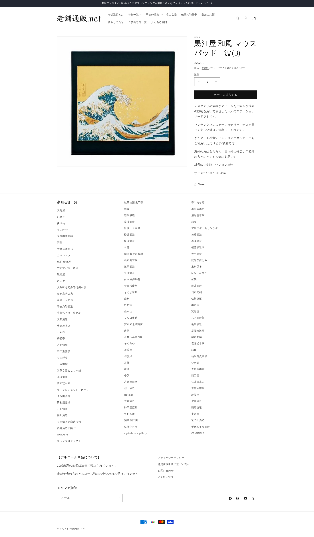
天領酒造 (62, 319)
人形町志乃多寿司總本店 (71, 287)
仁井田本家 (198, 381)
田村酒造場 (63, 402)
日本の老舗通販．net (75, 528)
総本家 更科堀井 (133, 253)
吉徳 (126, 330)
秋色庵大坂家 (65, 293)
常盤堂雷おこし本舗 (69, 370)
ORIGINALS (197, 433)
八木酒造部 (198, 318)
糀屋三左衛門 (199, 273)
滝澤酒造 (129, 221)
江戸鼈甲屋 (63, 383)
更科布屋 (129, 413)
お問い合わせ (166, 470)
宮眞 (126, 362)
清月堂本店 (198, 215)
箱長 (194, 349)
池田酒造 (129, 388)
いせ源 (195, 362)
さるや (61, 281)
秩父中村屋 (130, 426)
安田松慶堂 (130, 286)
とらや (61, 332)
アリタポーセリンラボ (204, 228)
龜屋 (194, 221)
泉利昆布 (196, 266)
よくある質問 (166, 477)
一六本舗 (62, 364)
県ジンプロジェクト (69, 441)
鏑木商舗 (196, 337)
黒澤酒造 (196, 241)
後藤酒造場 (198, 247)
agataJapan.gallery (135, 433)
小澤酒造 (62, 377)
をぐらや (129, 343)
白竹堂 (128, 305)
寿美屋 (195, 394)
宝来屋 (195, 413)
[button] (135, 14)
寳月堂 (195, 311)
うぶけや (62, 229)
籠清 (126, 369)
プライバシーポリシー (171, 457)
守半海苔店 (198, 202)
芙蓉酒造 (196, 234)
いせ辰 (61, 217)
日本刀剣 (196, 292)
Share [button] (201, 184)
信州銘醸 (196, 298)
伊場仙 (61, 223)
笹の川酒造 (198, 420)
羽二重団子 (63, 351)
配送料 (205, 68)
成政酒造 (196, 401)
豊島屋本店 (63, 325)
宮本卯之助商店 (133, 324)
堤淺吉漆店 (198, 330)
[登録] (118, 498)
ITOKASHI (62, 434)
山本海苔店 (130, 260)
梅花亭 (61, 338)
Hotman (129, 394)
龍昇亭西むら (199, 260)
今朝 (126, 375)
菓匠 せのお (65, 300)
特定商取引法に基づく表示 (174, 464)
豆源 (126, 247)
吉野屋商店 (130, 381)
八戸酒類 (62, 344)
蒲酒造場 (196, 407)
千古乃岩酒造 (65, 306)
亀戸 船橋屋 (64, 261)
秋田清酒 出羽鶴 (133, 202)
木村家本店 (198, 388)
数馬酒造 (129, 266)
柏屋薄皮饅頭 (199, 356)
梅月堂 (195, 305)
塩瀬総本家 (198, 343)
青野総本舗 (198, 369)
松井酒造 (129, 234)
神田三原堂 (130, 407)
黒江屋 (61, 274)
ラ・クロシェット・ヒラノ (73, 389)
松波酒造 (129, 241)
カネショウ (63, 255)
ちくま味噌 (130, 292)
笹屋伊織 (129, 215)
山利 (126, 298)
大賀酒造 (129, 401)
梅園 (126, 209)
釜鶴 (194, 279)
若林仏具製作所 (133, 337)
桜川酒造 (62, 415)
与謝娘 (128, 356)
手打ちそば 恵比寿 (69, 313)
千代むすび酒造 (200, 426)
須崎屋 (128, 349)
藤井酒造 (196, 286)
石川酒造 (62, 409)
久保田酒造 (63, 396)
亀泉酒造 (196, 324)
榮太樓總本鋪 (65, 236)
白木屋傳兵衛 (132, 279)
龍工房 (195, 375)
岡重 (59, 242)
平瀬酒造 (129, 273)
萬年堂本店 (198, 209)
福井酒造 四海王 (66, 428)
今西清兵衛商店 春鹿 (69, 421)
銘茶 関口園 (131, 420)
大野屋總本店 (65, 249)
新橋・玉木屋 (132, 228)
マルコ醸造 (130, 318)
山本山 (128, 311)
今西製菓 (62, 357)
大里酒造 (196, 253)
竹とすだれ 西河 (67, 268)
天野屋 (61, 210)
